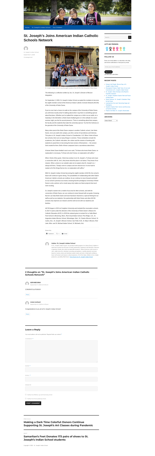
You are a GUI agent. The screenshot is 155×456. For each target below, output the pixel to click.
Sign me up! (108, 72)
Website (28, 385)
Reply (27, 294)
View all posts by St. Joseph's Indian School (81, 257)
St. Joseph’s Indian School (41, 27)
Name (27, 366)
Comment (29, 339)
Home (27, 27)
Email (28, 375)
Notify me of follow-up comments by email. (40, 394)
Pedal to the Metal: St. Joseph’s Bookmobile (117, 110)
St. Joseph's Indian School (31, 52)
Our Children (57, 27)
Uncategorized (28, 57)
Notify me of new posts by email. (36, 398)
